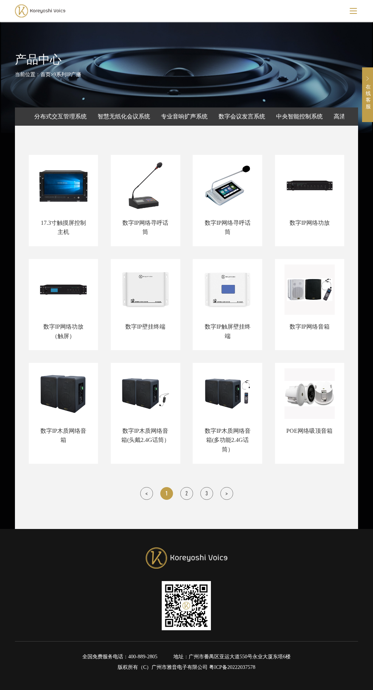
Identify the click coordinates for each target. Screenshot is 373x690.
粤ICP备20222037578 (232, 667)
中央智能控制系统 (299, 116)
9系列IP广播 (67, 74)
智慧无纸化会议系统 (124, 116)
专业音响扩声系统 (184, 116)
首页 (45, 74)
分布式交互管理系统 (60, 116)
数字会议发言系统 (242, 116)
